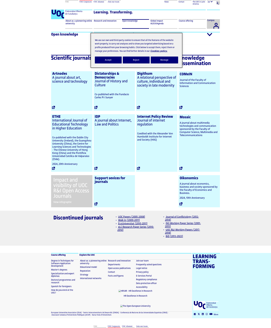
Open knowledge (64, 34)
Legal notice (141, 268)
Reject (136, 60)
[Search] (218, 3)
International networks (90, 278)
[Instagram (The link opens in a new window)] (207, 314)
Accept (108, 60)
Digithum (144, 74)
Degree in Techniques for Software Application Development (62, 263)
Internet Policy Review (155, 117)
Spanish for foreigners (61, 286)
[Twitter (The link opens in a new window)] (199, 314)
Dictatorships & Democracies (107, 75)
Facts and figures (116, 276)
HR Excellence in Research (135, 296)
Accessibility (141, 287)
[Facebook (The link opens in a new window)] (195, 314)
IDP (97, 117)
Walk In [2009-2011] (129, 220)
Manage (164, 60)
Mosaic (185, 117)
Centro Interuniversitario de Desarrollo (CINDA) (101, 313)
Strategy (84, 275)
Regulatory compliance (146, 279)
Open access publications (119, 268)
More (216, 314)
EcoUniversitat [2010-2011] (132, 223)
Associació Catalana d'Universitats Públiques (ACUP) (70, 315)
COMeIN (186, 74)
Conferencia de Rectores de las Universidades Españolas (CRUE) (144, 313)
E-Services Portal (144, 276)
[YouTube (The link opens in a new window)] (212, 314)
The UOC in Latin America (199, 3)
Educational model (88, 267)
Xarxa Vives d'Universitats (101, 315)
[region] (136, 50)
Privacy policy (142, 272)
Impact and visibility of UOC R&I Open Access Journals (71, 188)
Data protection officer (146, 283)
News (166, 2)
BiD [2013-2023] (174, 236)
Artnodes (59, 74)
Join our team (142, 261)
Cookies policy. (157, 51)
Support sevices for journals (110, 180)
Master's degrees (59, 270)
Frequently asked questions (149, 264)
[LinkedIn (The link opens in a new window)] (203, 314)
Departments (114, 264)
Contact (181, 2)
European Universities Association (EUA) (66, 313)
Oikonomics (189, 178)
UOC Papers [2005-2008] (131, 216)
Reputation (85, 271)
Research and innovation (119, 261)
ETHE (56, 117)
